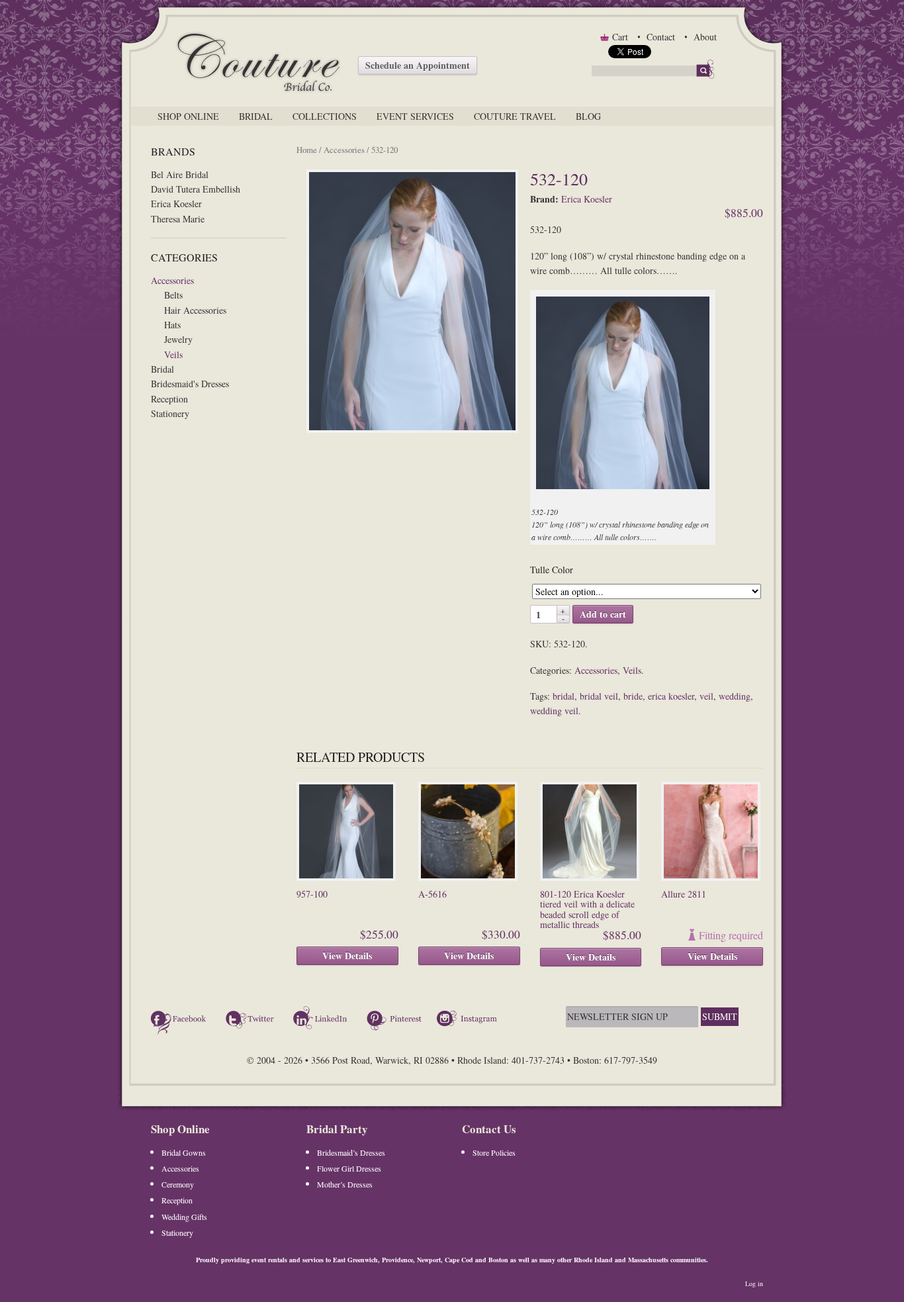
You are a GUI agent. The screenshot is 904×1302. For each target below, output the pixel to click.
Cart (620, 36)
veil (706, 696)
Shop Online (188, 116)
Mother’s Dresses (345, 1184)
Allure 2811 (683, 894)
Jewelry (178, 339)
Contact (661, 36)
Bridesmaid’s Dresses (351, 1152)
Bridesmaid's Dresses (190, 383)
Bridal (256, 116)
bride (633, 696)
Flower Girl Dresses (349, 1168)
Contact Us (489, 1129)
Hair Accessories (195, 310)
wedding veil (554, 710)
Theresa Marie (177, 218)
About (705, 36)
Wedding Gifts (184, 1216)
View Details (347, 955)
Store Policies (494, 1152)
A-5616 (432, 894)
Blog (588, 116)
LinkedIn (322, 1020)
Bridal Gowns (183, 1152)
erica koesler (671, 696)
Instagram (468, 1020)
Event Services (415, 116)
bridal (563, 696)
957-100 (312, 894)
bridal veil (599, 696)
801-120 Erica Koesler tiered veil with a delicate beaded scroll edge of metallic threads (587, 909)
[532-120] (413, 301)
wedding (734, 696)
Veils (173, 354)
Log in (754, 1283)
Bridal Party (337, 1129)
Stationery (170, 413)
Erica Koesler (176, 203)
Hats (172, 324)
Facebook (180, 1020)
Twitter (251, 1020)
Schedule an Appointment (417, 65)
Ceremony (177, 1184)
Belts (173, 295)
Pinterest (394, 1020)
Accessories (172, 280)
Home (306, 150)
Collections (325, 116)
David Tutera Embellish (195, 189)
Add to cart (603, 614)
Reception (169, 399)
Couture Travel (515, 116)
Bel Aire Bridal (179, 174)
